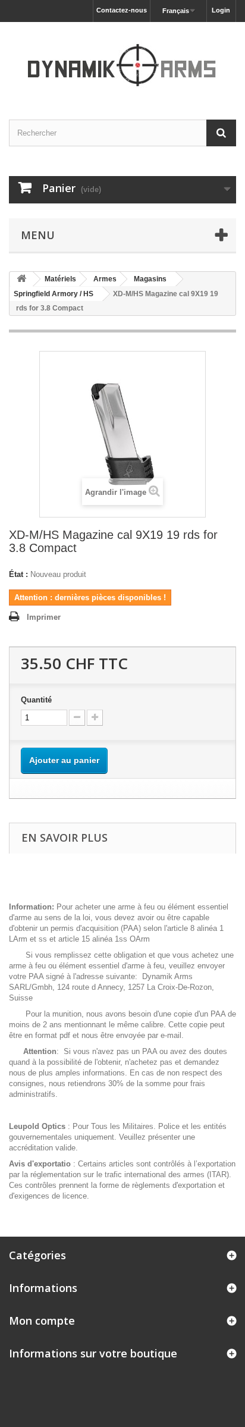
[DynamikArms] (122, 60)
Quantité (36, 699)
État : (18, 574)
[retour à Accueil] (21, 279)
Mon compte (42, 1320)
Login (221, 10)
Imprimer (44, 617)
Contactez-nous (121, 10)
